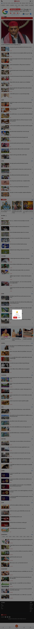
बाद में (19, 317)
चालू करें (15, 317)
